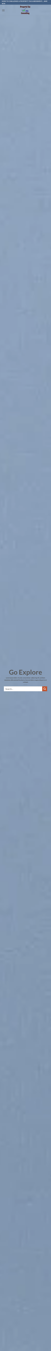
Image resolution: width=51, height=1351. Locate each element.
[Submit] (44, 688)
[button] (3, 10)
